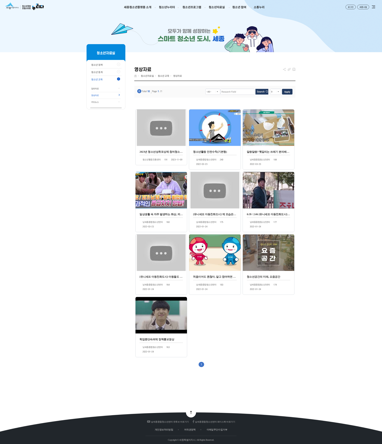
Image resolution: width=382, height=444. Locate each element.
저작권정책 (190, 429)
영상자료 (177, 76)
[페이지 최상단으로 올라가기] (191, 412)
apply (287, 91)
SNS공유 (284, 69)
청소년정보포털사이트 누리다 (24, 6)
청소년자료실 (147, 76)
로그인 (350, 7)
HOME (135, 76)
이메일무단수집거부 (217, 429)
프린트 (293, 69)
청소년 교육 (163, 76)
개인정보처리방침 (164, 429)
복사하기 (289, 69)
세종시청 (363, 7)
